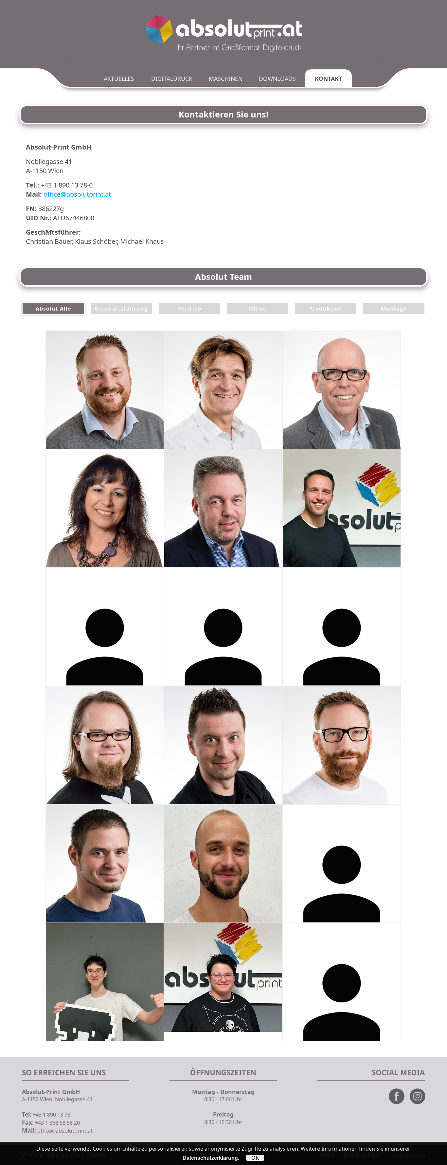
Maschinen (225, 78)
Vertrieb (189, 308)
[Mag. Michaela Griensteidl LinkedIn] (144, 488)
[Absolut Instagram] (419, 1102)
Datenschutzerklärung (210, 1158)
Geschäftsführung (121, 308)
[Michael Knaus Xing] (381, 370)
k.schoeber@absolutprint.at (88, 433)
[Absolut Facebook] (398, 1102)
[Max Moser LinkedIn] (381, 587)
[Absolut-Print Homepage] (223, 34)
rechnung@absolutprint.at (324, 670)
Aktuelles (119, 78)
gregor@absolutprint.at (202, 789)
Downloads (277, 78)
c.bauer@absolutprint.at (203, 433)
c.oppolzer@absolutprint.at (88, 670)
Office (257, 308)
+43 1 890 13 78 (51, 1114)
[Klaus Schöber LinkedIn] (144, 350)
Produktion (325, 308)
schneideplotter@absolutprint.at (331, 789)
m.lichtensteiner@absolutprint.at (94, 789)
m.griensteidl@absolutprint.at (91, 552)
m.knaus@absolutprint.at (323, 433)
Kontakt (328, 78)
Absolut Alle (53, 308)
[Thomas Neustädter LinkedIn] (263, 488)
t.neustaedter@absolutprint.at (209, 552)
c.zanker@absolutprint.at (204, 670)
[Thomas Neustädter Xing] (263, 468)
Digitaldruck (171, 78)
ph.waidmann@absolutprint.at (328, 552)
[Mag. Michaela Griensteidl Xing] (144, 468)
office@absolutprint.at (77, 194)
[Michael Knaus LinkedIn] (381, 389)
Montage (394, 308)
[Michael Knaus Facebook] (381, 350)
